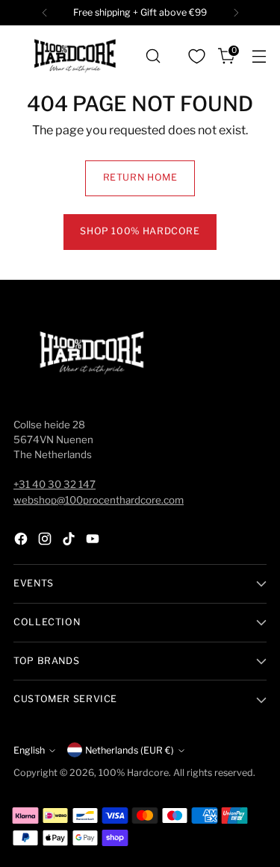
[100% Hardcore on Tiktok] (70, 541)
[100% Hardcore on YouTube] (94, 541)
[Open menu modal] (258, 56)
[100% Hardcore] (75, 56)
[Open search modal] (152, 56)
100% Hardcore (134, 772)
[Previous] (44, 12)
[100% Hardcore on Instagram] (46, 541)
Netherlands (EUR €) (129, 750)
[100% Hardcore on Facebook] (22, 541)
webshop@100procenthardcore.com (98, 500)
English (29, 750)
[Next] (236, 12)
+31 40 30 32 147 (54, 484)
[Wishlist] (196, 56)
